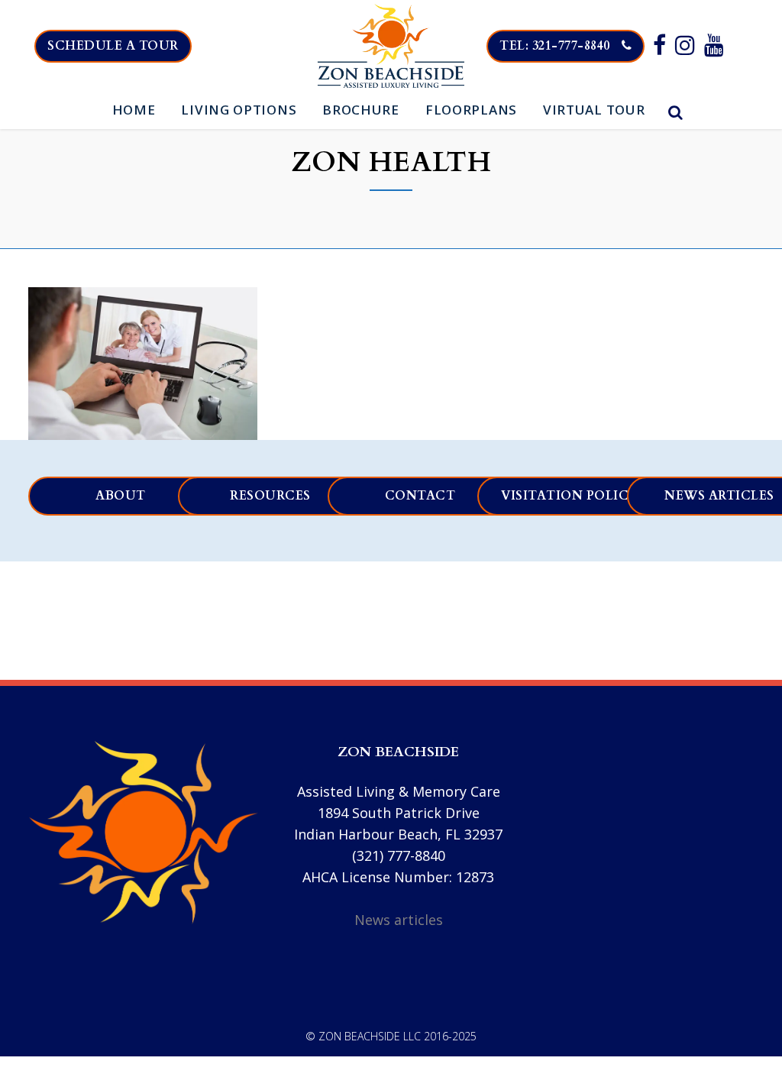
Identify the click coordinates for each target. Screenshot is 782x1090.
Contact (420, 495)
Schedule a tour (113, 45)
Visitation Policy (570, 495)
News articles (398, 919)
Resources (270, 495)
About (120, 495)
